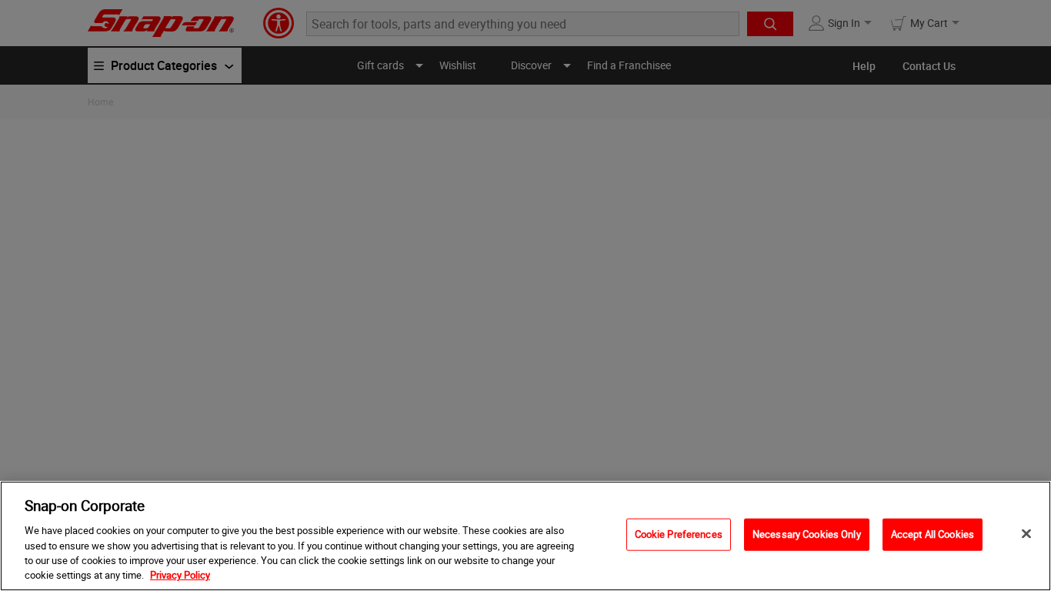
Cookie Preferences (678, 534)
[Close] (1026, 534)
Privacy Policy (180, 575)
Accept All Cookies (932, 534)
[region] (525, 536)
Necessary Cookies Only (806, 534)
